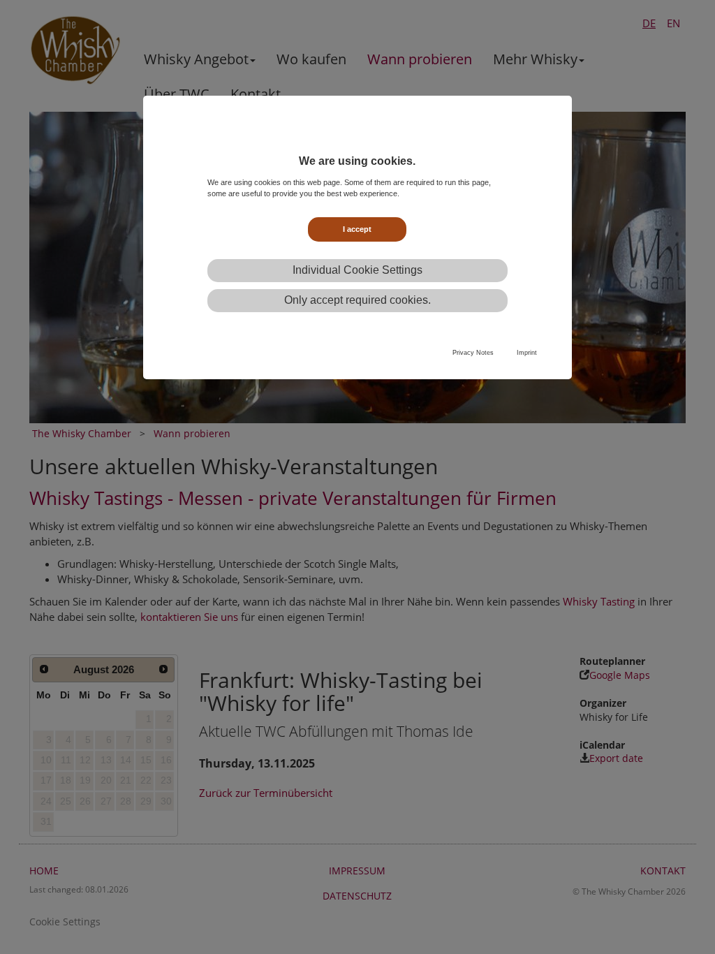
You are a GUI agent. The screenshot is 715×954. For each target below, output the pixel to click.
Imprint (527, 352)
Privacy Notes (473, 352)
